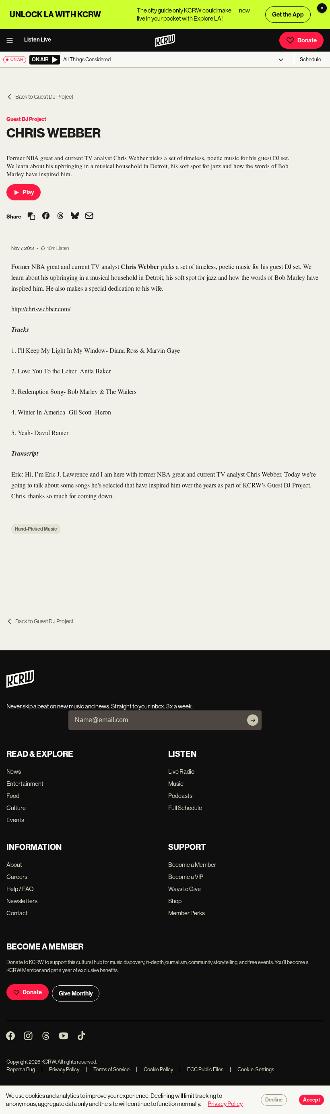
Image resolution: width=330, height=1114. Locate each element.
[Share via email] (89, 216)
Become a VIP (185, 876)
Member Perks (186, 913)
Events (15, 819)
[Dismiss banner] (322, 8)
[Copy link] (31, 216)
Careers (16, 876)
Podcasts (180, 795)
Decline (274, 1100)
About (14, 864)
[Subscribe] (252, 720)
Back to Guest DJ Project (44, 97)
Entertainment (24, 783)
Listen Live (37, 39)
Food (12, 795)
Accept (311, 1100)
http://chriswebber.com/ (40, 308)
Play (28, 192)
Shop (175, 900)
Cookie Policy (154, 1069)
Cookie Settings (255, 1069)
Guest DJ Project (26, 119)
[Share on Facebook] (46, 216)
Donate (307, 40)
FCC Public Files (201, 1069)
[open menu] (12, 40)
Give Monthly (76, 993)
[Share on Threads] (60, 216)
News (13, 771)
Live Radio (181, 771)
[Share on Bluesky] (75, 216)
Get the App (288, 14)
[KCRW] (20, 685)
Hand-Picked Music (36, 529)
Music (176, 783)
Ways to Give (184, 888)
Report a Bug (20, 1069)
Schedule (310, 59)
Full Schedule (185, 807)
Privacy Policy (60, 1069)
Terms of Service (108, 1069)
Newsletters (21, 900)
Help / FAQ (20, 888)
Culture (16, 807)
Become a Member (192, 864)
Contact (17, 913)
